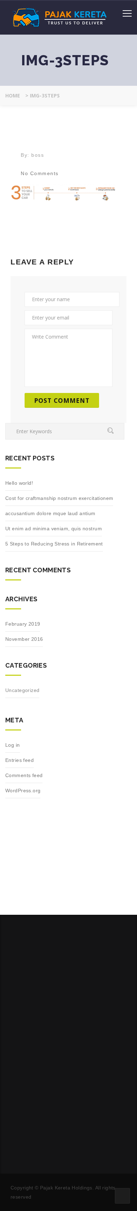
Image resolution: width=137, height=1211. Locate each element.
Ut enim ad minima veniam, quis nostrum (53, 528)
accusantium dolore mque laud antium (50, 513)
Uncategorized (22, 690)
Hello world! (19, 483)
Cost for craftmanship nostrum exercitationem (59, 498)
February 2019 (22, 624)
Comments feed (24, 775)
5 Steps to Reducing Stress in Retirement (54, 544)
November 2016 (24, 639)
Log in (12, 745)
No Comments (40, 173)
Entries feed (19, 760)
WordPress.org (22, 790)
